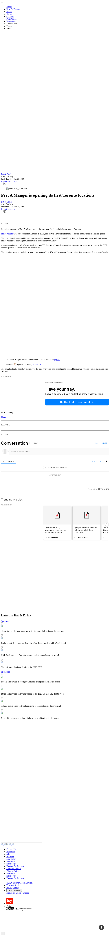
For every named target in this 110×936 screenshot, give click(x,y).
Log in (98, 443)
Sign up (104, 443)
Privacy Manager (14, 890)
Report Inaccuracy (9, 181)
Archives (10, 856)
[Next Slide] (107, 524)
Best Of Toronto (13, 9)
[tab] (8, 461)
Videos (9, 11)
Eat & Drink (6, 174)
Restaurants (11, 21)
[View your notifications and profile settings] (106, 461)
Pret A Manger (7, 234)
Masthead (10, 861)
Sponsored (5, 621)
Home (9, 7)
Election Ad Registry (15, 866)
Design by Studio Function (17, 893)
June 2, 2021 (38, 364)
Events (9, 14)
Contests (10, 16)
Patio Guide (11, 19)
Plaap (3, 417)
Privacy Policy (12, 871)
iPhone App (11, 864)
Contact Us (11, 849)
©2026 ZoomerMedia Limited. (19, 883)
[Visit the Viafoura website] (103, 489)
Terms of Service (13, 868)
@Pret (57, 359)
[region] (55, 466)
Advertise (10, 852)
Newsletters (11, 859)
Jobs (8, 854)
